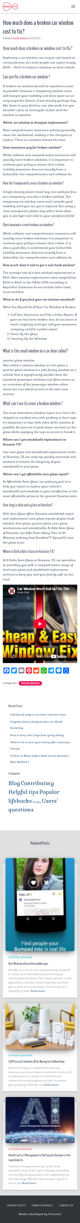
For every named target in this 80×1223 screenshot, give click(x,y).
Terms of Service (42, 1205)
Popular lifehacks (30, 683)
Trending (37, 802)
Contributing (37, 783)
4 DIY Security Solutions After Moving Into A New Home (36, 1061)
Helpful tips (23, 792)
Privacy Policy (16, 1205)
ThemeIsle (54, 1214)
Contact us (66, 1205)
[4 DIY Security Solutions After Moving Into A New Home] (40, 1026)
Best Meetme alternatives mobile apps (28, 963)
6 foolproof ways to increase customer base (38, 714)
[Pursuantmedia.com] (12, 6)
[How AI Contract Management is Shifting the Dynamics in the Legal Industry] (40, 1119)
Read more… (38, 991)
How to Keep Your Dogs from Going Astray (37, 735)
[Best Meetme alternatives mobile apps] (40, 904)
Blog (14, 783)
